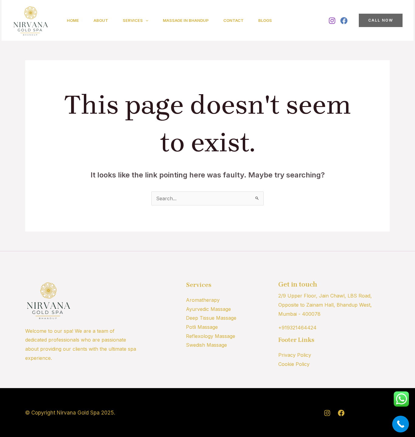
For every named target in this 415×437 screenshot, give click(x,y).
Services (133, 20)
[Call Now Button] (400, 424)
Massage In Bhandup (186, 20)
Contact (233, 20)
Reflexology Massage (210, 336)
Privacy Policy (294, 355)
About (101, 20)
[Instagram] (332, 20)
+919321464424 (297, 328)
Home (73, 20)
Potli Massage (202, 327)
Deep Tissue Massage (211, 318)
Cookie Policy (294, 364)
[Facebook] (344, 20)
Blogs (265, 20)
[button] (145, 20)
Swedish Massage (206, 345)
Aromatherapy (203, 300)
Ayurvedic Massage (208, 309)
